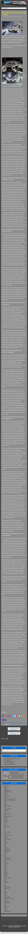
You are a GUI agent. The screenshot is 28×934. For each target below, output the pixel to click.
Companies (6, 810)
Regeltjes (6, 872)
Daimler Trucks (7, 813)
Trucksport (6, 901)
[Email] (22, 716)
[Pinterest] (10, 716)
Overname (6, 863)
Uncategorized (7, 902)
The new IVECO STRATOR (9, 764)
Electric (5, 818)
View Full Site (14, 928)
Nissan (21, 722)
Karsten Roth (6, 776)
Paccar (5, 865)
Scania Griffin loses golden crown (14, 729)
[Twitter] (19, 716)
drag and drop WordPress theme (20, 919)
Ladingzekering (7, 850)
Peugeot (5, 867)
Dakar (5, 814)
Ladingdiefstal (7, 849)
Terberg (5, 892)
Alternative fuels (7, 790)
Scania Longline (7, 878)
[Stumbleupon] (17, 716)
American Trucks (7, 791)
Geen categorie (7, 831)
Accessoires (6, 785)
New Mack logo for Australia (17, 776)
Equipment (6, 821)
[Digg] (6, 720)
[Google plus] (6, 716)
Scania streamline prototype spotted (11, 758)
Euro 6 (5, 823)
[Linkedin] (8, 716)
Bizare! (5, 803)
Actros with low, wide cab (9, 761)
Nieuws (5, 860)
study (24, 722)
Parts (5, 866)
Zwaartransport (7, 911)
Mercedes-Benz (7, 859)
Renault (5, 873)
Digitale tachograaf (8, 816)
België (5, 797)
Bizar (5, 801)
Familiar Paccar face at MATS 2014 (15, 777)
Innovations (6, 842)
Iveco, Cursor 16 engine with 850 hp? (16, 775)
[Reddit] (12, 716)
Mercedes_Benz (17, 722)
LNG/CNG (6, 852)
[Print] (24, 716)
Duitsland (6, 817)
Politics (5, 869)
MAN (5, 856)
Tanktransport (7, 888)
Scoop (5, 879)
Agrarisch (6, 788)
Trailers (5, 899)
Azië (5, 794)
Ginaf (5, 833)
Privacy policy (17, 926)
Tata (5, 889)
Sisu (5, 883)
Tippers (5, 895)
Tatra (5, 890)
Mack (5, 854)
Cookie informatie (18, 925)
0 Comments (7, 723)
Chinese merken (7, 808)
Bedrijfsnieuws (10, 722)
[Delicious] (15, 716)
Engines (5, 820)
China (5, 807)
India (5, 840)
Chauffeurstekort (7, 806)
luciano (5, 775)
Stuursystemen (7, 886)
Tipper (5, 893)
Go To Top (14, 921)
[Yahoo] (3, 720)
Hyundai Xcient (7, 839)
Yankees (5, 909)
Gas (5, 830)
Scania (5, 876)
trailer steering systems (9, 898)
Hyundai (5, 836)
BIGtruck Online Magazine (9, 798)
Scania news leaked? (13, 772)
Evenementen (7, 826)
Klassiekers (6, 847)
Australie (6, 793)
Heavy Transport (7, 834)
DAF (5, 811)
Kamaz (5, 846)
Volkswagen (6, 906)
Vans (3, 723)
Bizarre (5, 804)
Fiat (4, 827)
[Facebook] (3, 716)
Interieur (5, 843)
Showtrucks (6, 882)
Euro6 (5, 824)
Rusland (5, 875)
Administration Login (14, 923)
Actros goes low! (7, 759)
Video (5, 905)
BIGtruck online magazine (9, 800)
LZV (5, 853)
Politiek (5, 870)
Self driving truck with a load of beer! (14, 733)
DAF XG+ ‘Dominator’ (8, 762)
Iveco (5, 844)
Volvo (5, 908)
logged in (8, 741)
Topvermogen (7, 896)
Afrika (5, 787)
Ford (5, 829)
